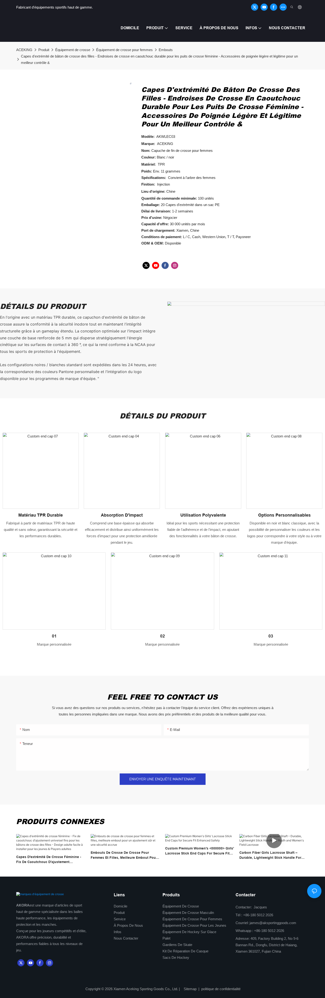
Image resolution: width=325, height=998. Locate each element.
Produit (43, 50)
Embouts (166, 50)
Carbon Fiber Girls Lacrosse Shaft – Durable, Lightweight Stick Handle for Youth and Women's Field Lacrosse (270, 855)
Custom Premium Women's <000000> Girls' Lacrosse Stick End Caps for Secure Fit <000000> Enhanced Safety (199, 851)
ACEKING (24, 50)
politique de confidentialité (220, 989)
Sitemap (190, 989)
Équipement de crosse (72, 50)
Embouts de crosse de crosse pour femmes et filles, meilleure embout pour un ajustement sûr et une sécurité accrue (125, 855)
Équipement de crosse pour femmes (124, 50)
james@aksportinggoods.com (273, 923)
